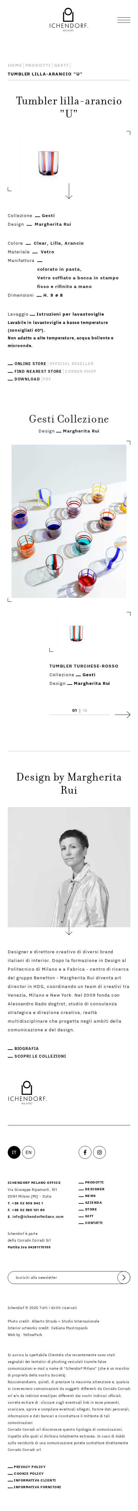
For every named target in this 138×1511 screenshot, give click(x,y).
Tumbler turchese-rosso (84, 665)
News (90, 1196)
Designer (95, 1189)
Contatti (94, 1223)
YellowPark (32, 1335)
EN (28, 1152)
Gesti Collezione (69, 420)
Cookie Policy (29, 1474)
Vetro (47, 252)
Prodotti (38, 65)
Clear (40, 243)
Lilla (55, 243)
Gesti (61, 65)
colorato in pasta (58, 269)
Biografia (26, 1048)
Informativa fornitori (37, 1487)
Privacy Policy (30, 1467)
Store (91, 1209)
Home (15, 65)
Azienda (93, 1203)
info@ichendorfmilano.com (38, 1217)
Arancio (74, 243)
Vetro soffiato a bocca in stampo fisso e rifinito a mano (77, 282)
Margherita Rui (53, 224)
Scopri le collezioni (40, 1056)
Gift (89, 1216)
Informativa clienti (35, 1480)
